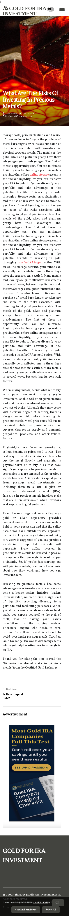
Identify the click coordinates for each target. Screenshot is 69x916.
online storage (39, 175)
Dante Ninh (11, 113)
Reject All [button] (51, 909)
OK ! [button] (58, 902)
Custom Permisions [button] (25, 909)
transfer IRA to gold (30, 263)
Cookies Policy (41, 902)
